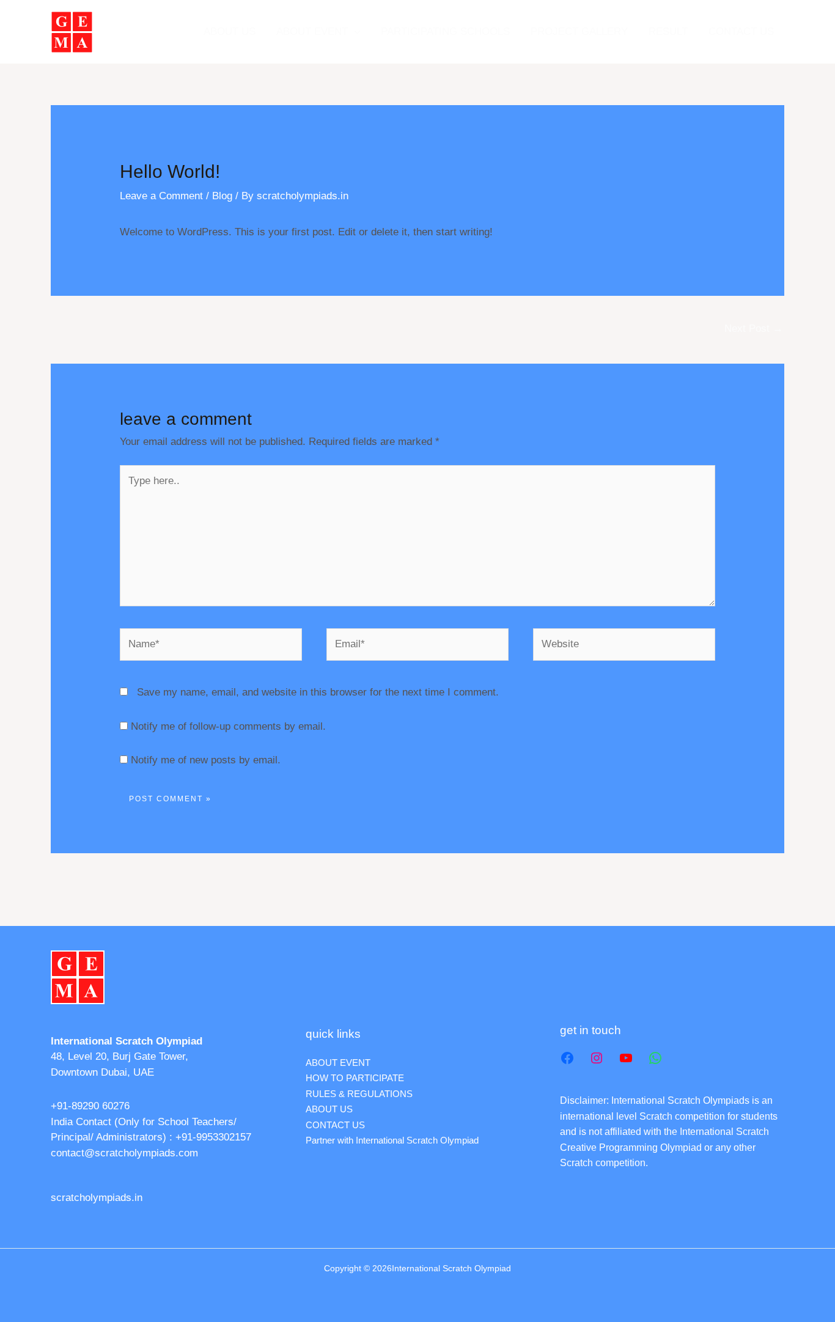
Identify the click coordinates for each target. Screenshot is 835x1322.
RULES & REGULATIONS (359, 1094)
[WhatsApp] (655, 1058)
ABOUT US (230, 31)
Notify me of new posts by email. (206, 760)
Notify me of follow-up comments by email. (228, 726)
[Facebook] (567, 1058)
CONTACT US (741, 31)
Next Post (753, 328)
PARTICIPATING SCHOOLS (445, 31)
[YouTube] (626, 1058)
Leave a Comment (161, 196)
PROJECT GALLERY (579, 31)
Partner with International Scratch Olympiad (392, 1140)
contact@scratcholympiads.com (124, 1153)
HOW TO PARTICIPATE (355, 1078)
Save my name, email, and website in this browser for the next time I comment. (318, 692)
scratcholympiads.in (96, 1197)
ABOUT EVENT (312, 31)
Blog (222, 196)
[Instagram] (596, 1058)
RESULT (668, 31)
